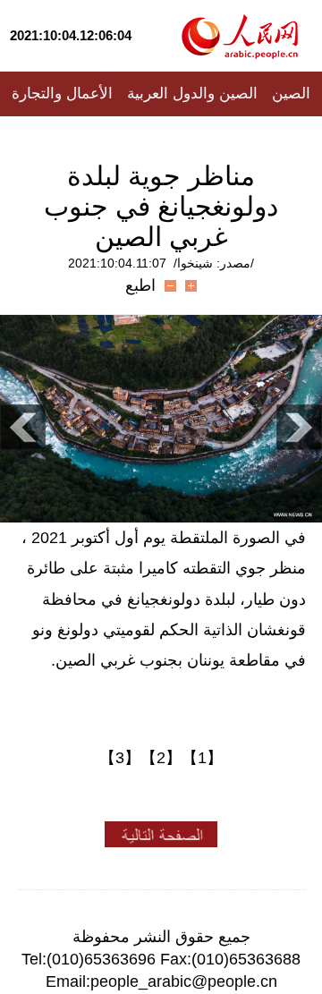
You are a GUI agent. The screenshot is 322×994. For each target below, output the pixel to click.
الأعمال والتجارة (62, 93)
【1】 (202, 758)
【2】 (161, 758)
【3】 (119, 758)
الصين (291, 93)
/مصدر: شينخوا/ (214, 263)
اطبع (140, 285)
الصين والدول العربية (192, 93)
